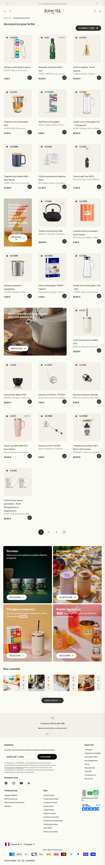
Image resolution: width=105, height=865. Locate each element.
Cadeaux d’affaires (10, 795)
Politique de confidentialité (52, 821)
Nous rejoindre (90, 768)
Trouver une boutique (50, 799)
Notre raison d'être (91, 757)
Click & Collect (48, 806)
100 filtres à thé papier (49, 121)
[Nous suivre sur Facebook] (6, 783)
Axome (59, 850)
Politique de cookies (50, 824)
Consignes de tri (90, 775)
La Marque (88, 750)
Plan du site (89, 779)
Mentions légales (10, 860)
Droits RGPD (47, 828)
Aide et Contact (48, 795)
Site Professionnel (10, 799)
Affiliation (7, 806)
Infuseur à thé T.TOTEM (49, 445)
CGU (22, 860)
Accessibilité (30, 860)
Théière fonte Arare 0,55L (50, 231)
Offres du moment (49, 813)
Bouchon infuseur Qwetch (85, 394)
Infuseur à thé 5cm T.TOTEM (51, 394)
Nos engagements (91, 760)
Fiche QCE (88, 771)
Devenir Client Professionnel (14, 802)
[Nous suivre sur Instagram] (13, 783)
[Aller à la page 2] (64, 532)
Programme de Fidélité (93, 753)
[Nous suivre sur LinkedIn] (29, 783)
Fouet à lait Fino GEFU (83, 176)
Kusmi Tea (7, 18)
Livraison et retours (50, 802)
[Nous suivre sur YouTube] (21, 783)
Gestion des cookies (50, 832)
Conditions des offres (51, 817)
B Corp (87, 764)
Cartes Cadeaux (48, 810)
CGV (19, 860)
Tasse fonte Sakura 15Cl (15, 394)
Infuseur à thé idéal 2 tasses (17, 67)
